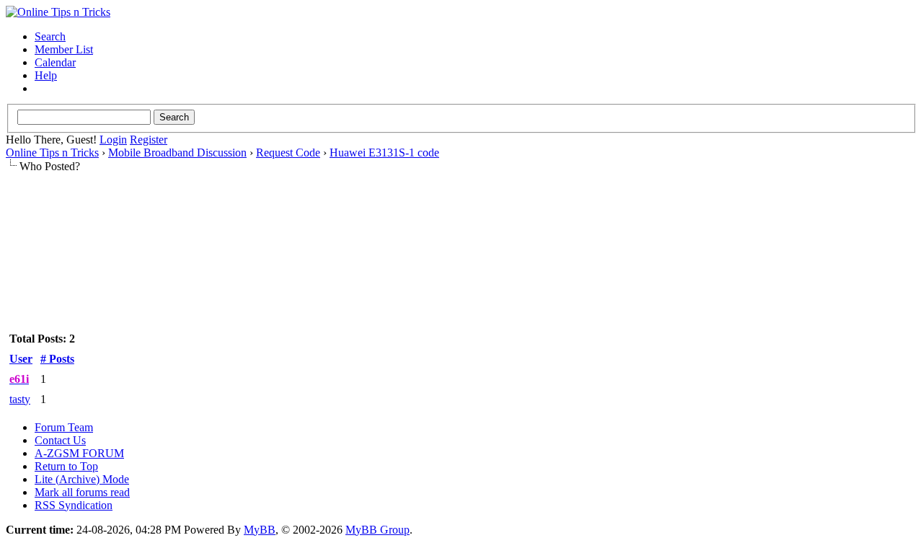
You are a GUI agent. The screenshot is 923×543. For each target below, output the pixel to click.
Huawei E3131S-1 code (384, 152)
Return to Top (66, 466)
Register (148, 139)
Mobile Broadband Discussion (177, 152)
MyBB (259, 530)
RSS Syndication (73, 505)
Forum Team (64, 427)
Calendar (55, 62)
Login (113, 139)
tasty (19, 399)
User (20, 359)
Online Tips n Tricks (52, 152)
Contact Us (60, 440)
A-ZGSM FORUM (79, 453)
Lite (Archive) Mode (82, 479)
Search (50, 36)
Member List (64, 49)
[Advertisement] (461, 218)
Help (46, 75)
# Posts (57, 359)
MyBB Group (377, 530)
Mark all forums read (82, 492)
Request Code (288, 152)
